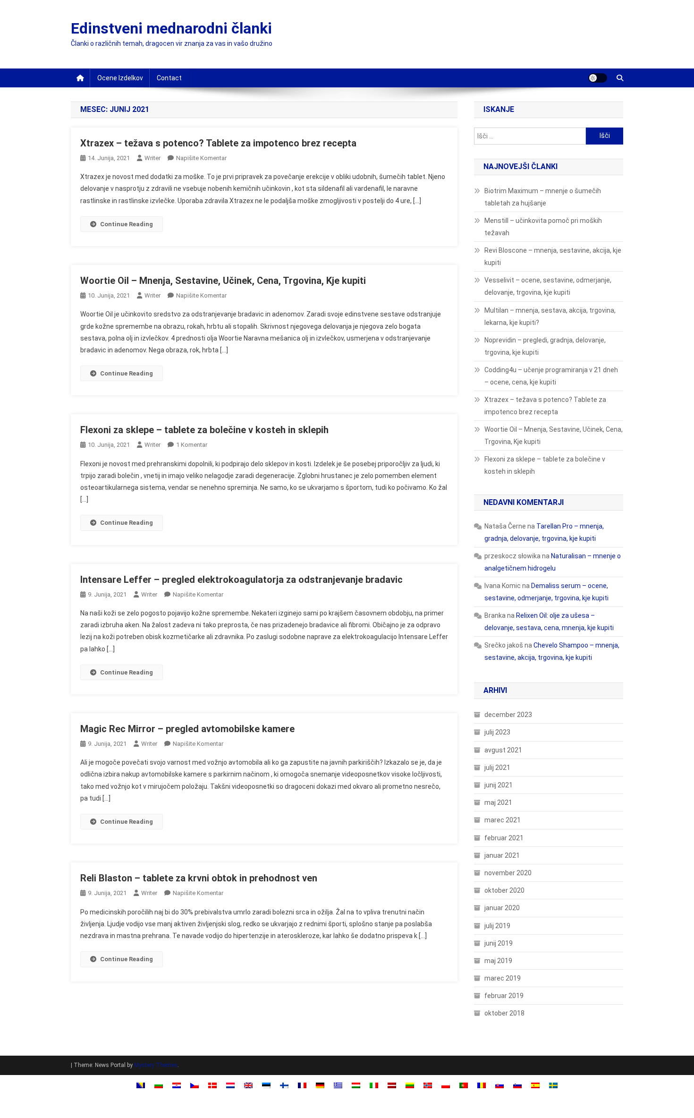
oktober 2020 (504, 890)
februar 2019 (504, 995)
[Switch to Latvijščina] (392, 1085)
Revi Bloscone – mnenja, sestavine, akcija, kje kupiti (552, 256)
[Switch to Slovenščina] (517, 1085)
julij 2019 (497, 926)
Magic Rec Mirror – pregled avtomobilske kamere (187, 728)
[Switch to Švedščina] (553, 1085)
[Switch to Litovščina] (410, 1085)
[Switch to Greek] (338, 1085)
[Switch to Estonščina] (266, 1085)
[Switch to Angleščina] (248, 1085)
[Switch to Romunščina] (482, 1085)
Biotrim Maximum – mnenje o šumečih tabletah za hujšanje (542, 197)
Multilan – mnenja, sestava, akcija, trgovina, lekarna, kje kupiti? (550, 316)
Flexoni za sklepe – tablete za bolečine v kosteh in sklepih (204, 429)
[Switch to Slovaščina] (499, 1085)
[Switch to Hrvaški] (177, 1085)
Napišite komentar (201, 158)
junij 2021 (498, 785)
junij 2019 (498, 943)
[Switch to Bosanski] (141, 1085)
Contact (169, 78)
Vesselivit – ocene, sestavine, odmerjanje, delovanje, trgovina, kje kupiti (547, 286)
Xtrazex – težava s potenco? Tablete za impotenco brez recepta (218, 143)
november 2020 (508, 873)
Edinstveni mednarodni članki (171, 28)
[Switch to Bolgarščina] (159, 1085)
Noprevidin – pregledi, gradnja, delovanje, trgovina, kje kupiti (545, 346)
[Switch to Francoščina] (302, 1085)
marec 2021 (502, 820)
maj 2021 (498, 802)
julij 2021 (497, 767)
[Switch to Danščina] (212, 1085)
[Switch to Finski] (284, 1085)
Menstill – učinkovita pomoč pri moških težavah (543, 227)
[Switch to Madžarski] (356, 1085)
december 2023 (508, 714)
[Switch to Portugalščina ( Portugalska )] (464, 1085)
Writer (152, 158)
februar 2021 (504, 838)
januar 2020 (502, 908)
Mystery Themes (156, 1065)
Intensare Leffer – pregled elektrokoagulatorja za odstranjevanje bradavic (241, 579)
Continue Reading (126, 224)
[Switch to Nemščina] (320, 1085)
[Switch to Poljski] (446, 1085)
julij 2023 (497, 732)
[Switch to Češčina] (194, 1085)
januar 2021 (502, 855)
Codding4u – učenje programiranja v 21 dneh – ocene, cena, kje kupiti (551, 376)
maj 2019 (498, 960)
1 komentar (191, 444)
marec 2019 (502, 978)
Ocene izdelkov (120, 78)
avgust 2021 (503, 750)
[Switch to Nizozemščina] (230, 1085)
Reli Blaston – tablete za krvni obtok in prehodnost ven (198, 878)
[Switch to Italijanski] (374, 1085)
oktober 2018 (504, 1013)
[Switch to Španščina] (535, 1085)
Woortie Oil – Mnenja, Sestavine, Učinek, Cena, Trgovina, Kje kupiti (223, 280)
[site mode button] (597, 78)
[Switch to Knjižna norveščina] (428, 1085)
